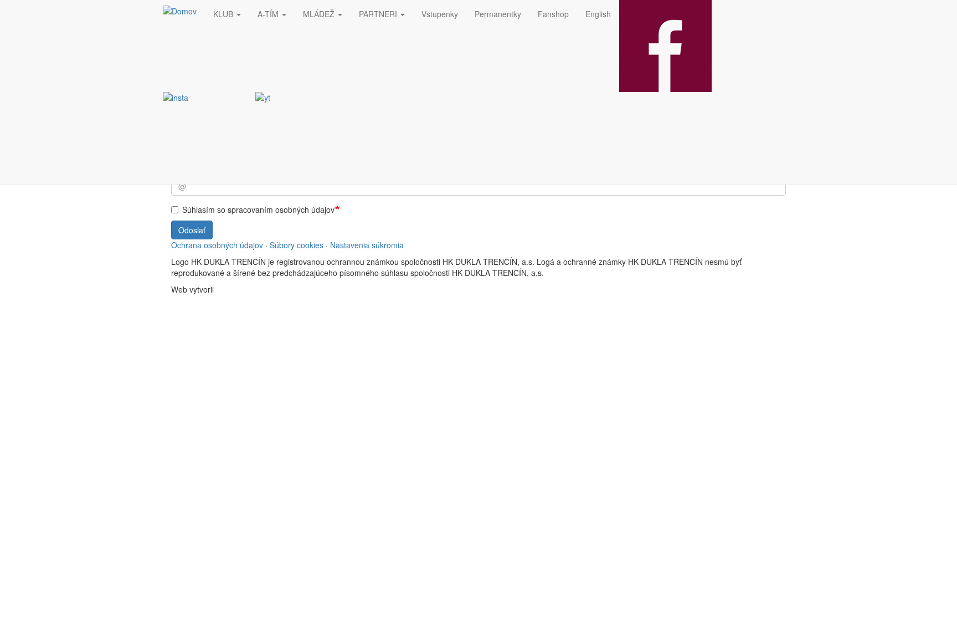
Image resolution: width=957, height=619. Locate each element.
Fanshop (553, 13)
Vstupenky (439, 13)
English (598, 13)
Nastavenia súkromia (367, 244)
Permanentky (498, 13)
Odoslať (191, 230)
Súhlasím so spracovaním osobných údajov (258, 209)
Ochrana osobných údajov (217, 244)
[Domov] (184, 10)
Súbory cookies (296, 244)
